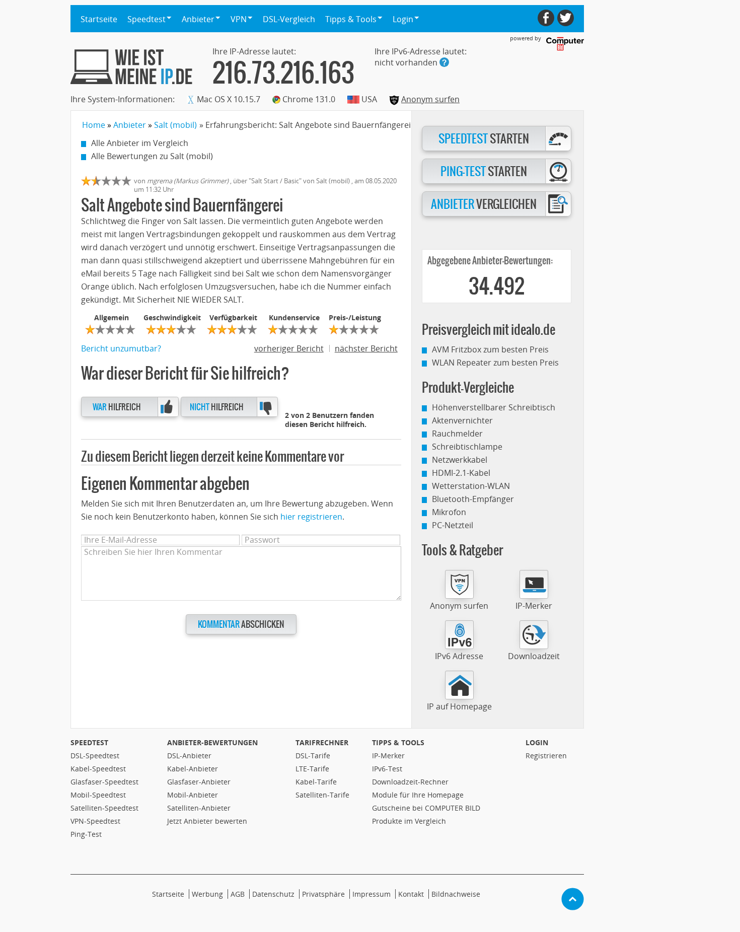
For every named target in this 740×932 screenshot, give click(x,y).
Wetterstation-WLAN (471, 485)
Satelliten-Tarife (322, 795)
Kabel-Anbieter (192, 768)
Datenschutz (273, 894)
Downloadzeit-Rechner (410, 781)
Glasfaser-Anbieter (199, 781)
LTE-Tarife (312, 768)
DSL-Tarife (312, 755)
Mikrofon (449, 512)
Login (537, 742)
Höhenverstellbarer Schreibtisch (493, 407)
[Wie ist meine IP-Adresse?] (131, 66)
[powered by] (565, 43)
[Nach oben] (572, 899)
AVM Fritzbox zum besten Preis (490, 349)
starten (483, 139)
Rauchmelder (457, 433)
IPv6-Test (387, 768)
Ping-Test (86, 834)
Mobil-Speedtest (98, 795)
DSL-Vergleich (289, 19)
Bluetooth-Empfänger (473, 499)
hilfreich (117, 407)
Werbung (207, 894)
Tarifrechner (321, 742)
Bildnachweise (455, 894)
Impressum (371, 894)
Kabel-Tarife (316, 781)
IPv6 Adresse (459, 656)
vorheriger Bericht (289, 348)
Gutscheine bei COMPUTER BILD (426, 808)
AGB (238, 894)
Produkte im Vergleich (409, 821)
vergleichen (484, 204)
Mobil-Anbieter (192, 795)
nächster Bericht (366, 348)
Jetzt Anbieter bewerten (207, 821)
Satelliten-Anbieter (199, 808)
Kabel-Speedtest (98, 768)
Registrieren (546, 755)
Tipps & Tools (398, 742)
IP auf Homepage (459, 706)
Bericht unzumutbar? (121, 348)
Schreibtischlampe (467, 446)
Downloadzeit (534, 656)
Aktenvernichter (462, 420)
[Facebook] (546, 18)
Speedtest (89, 742)
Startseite (99, 19)
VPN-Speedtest (95, 821)
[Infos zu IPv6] (444, 62)
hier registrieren (311, 516)
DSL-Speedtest (94, 755)
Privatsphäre (323, 894)
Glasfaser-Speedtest (104, 781)
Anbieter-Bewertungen (212, 742)
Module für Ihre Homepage (418, 795)
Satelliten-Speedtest (104, 808)
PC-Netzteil (452, 525)
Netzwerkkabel (459, 459)
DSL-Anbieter (189, 755)
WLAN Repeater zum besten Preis (495, 362)
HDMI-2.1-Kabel (461, 472)
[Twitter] (565, 18)
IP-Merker (533, 605)
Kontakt (411, 894)
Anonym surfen (430, 99)
